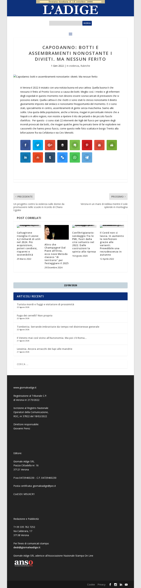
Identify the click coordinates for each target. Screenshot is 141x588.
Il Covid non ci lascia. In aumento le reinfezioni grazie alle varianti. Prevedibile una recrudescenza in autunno (112, 243)
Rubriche (85, 65)
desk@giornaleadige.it (26, 547)
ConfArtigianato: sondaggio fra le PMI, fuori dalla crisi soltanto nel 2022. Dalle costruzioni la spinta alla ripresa (84, 242)
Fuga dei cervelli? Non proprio (34, 315)
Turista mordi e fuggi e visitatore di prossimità (45, 304)
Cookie (91, 584)
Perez (27, 428)
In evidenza (73, 65)
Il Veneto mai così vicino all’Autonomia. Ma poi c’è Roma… (52, 337)
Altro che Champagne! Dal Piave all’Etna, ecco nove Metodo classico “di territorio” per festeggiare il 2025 (57, 254)
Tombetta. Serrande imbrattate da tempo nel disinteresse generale (58, 326)
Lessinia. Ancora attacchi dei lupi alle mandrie (44, 348)
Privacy (101, 584)
